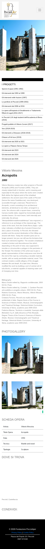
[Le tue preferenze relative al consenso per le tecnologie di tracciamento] (42, 412)
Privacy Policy (17, 532)
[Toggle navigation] (39, 10)
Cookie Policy (28, 532)
